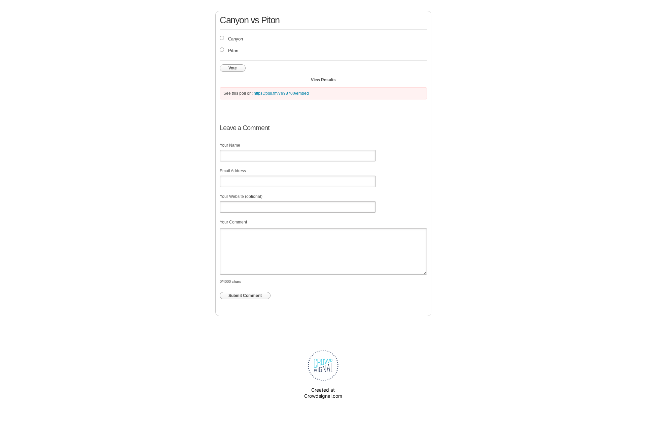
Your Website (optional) (241, 196)
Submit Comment (245, 295)
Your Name (230, 145)
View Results (323, 80)
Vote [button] (232, 68)
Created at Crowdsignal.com (323, 393)
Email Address (233, 171)
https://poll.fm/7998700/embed (281, 93)
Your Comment (233, 222)
